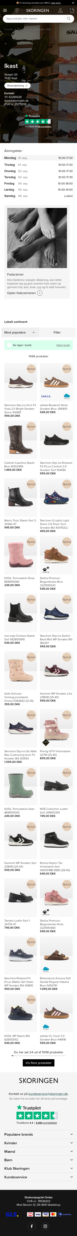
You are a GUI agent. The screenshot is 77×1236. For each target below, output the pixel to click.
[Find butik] (17, 10)
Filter (57, 332)
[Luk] (73, 2)
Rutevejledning (15, 85)
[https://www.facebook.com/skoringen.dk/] (32, 1226)
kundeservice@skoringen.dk (48, 1093)
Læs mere (56, 2)
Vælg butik (63, 345)
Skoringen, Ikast (42, 29)
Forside (8, 29)
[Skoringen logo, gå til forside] (37, 10)
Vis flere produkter (39, 1063)
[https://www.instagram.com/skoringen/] (45, 1226)
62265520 (15, 97)
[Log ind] (60, 10)
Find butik (23, 29)
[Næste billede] (30, 382)
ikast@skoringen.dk (16, 101)
